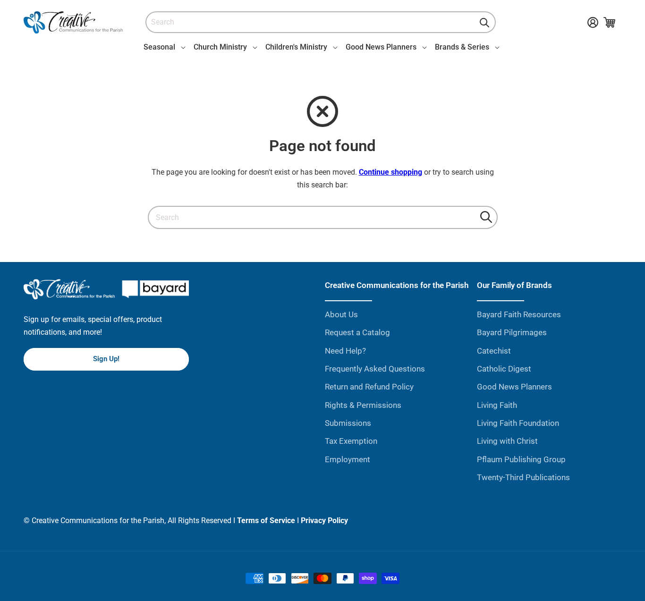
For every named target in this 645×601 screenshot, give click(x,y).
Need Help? (345, 351)
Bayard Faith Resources (519, 314)
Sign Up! (106, 359)
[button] (163, 47)
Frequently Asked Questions (375, 368)
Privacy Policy (324, 520)
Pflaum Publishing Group (521, 459)
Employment (347, 459)
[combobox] (320, 22)
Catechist (494, 351)
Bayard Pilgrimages (512, 332)
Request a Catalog (357, 332)
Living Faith (497, 405)
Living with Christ (507, 441)
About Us (341, 314)
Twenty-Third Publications (523, 477)
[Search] (484, 22)
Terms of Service (266, 520)
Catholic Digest (504, 368)
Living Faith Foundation (518, 423)
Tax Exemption (351, 441)
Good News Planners (514, 386)
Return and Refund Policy (369, 386)
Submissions (348, 423)
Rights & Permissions (363, 405)
